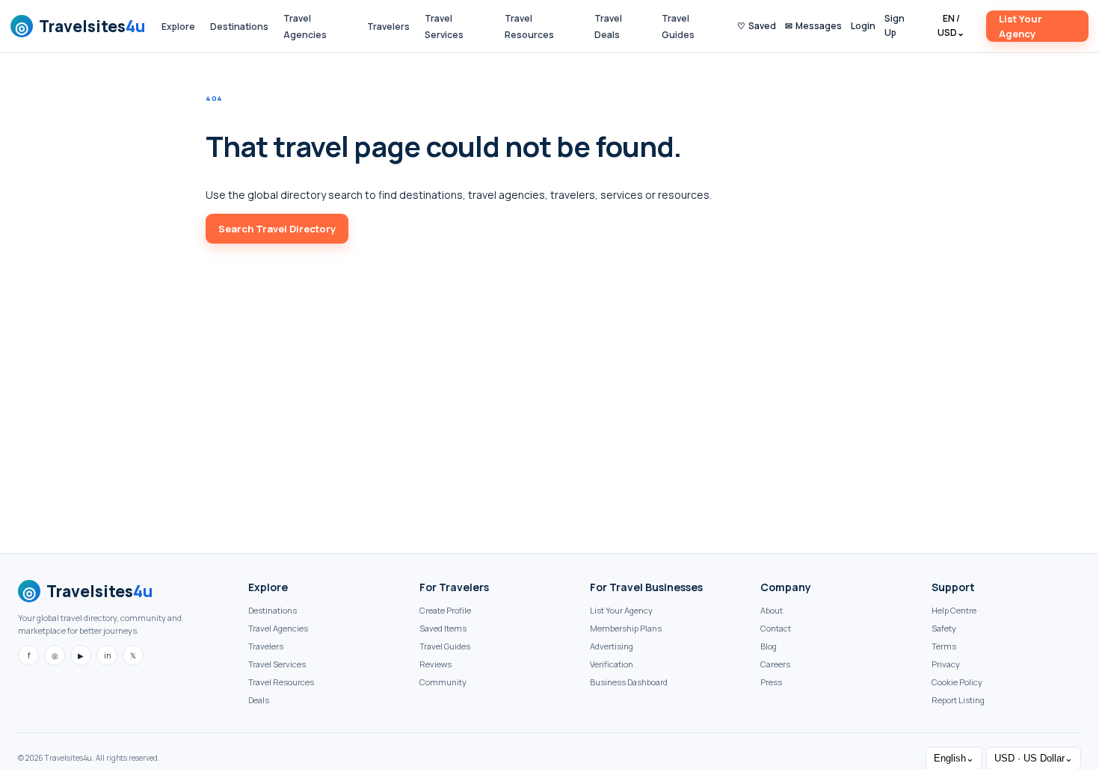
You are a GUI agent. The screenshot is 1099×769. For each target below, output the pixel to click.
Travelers (388, 26)
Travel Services (277, 664)
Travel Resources (281, 682)
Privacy (946, 664)
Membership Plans (626, 628)
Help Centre (954, 610)
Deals (258, 699)
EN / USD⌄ (951, 25)
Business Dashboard (629, 682)
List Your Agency (1020, 26)
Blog (768, 646)
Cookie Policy (957, 682)
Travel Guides (444, 646)
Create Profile (445, 610)
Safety (944, 628)
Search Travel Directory (277, 228)
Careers (775, 664)
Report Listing (958, 699)
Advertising (611, 646)
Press (771, 682)
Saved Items (443, 628)
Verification (611, 664)
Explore (178, 26)
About (771, 610)
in (107, 655)
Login (863, 25)
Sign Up (894, 25)
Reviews (435, 664)
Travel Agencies (278, 628)
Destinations (239, 26)
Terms (944, 646)
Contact (775, 628)
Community (443, 682)
